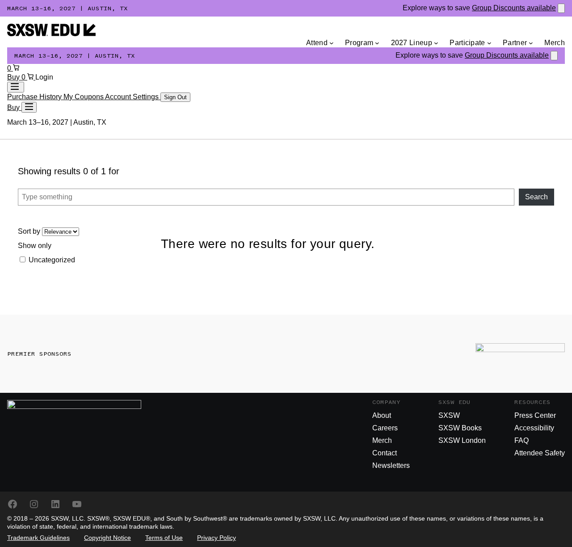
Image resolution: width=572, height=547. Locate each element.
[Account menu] (15, 87)
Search (536, 197)
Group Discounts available (514, 8)
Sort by (30, 231)
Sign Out (175, 97)
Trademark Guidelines (38, 537)
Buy (14, 77)
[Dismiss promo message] (561, 8)
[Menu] (29, 107)
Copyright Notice (107, 537)
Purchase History (35, 97)
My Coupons (84, 97)
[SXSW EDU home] (51, 34)
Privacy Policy (216, 537)
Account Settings (132, 97)
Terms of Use (164, 537)
